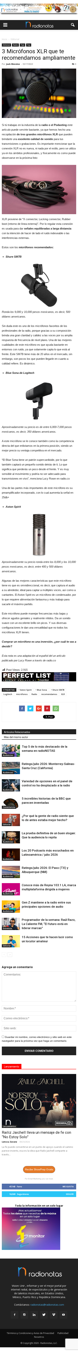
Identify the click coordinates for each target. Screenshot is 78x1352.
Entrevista (7, 928)
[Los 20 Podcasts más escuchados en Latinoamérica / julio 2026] (11, 854)
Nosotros (39, 1336)
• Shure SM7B (57, 689)
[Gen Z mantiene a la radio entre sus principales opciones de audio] (11, 906)
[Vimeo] (53, 1314)
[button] (73, 25)
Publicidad (63, 1333)
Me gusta (68, 1186)
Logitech (7, 694)
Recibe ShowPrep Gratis (39, 1169)
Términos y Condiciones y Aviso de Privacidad (30, 1333)
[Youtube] (63, 1314)
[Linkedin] (34, 1314)
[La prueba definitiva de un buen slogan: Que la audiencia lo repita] (11, 837)
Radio (15, 45)
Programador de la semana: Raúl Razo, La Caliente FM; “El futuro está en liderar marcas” (48, 924)
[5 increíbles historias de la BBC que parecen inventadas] (11, 803)
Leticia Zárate (9, 1141)
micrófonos (22, 694)
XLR (63, 694)
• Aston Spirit (25, 689)
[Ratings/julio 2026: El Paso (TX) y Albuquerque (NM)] (11, 872)
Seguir (70, 1194)
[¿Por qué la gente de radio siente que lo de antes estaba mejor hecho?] (11, 820)
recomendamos (49, 694)
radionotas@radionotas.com (47, 1304)
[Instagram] (24, 1314)
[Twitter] (44, 1314)
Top (28, 45)
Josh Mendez (13, 64)
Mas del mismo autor (16, 737)
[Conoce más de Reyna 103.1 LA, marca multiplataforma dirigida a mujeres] (11, 889)
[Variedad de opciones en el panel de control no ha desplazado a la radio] (11, 785)
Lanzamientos (9, 1126)
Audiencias (8, 755)
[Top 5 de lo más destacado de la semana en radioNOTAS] (11, 751)
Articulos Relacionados (17, 732)
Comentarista (9, 807)
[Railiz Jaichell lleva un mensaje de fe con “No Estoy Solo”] (39, 1101)
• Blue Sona (41, 689)
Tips (22, 45)
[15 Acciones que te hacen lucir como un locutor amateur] (11, 941)
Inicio (4, 39)
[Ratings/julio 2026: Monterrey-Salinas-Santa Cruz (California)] (11, 768)
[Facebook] (14, 1314)
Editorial (6, 45)
